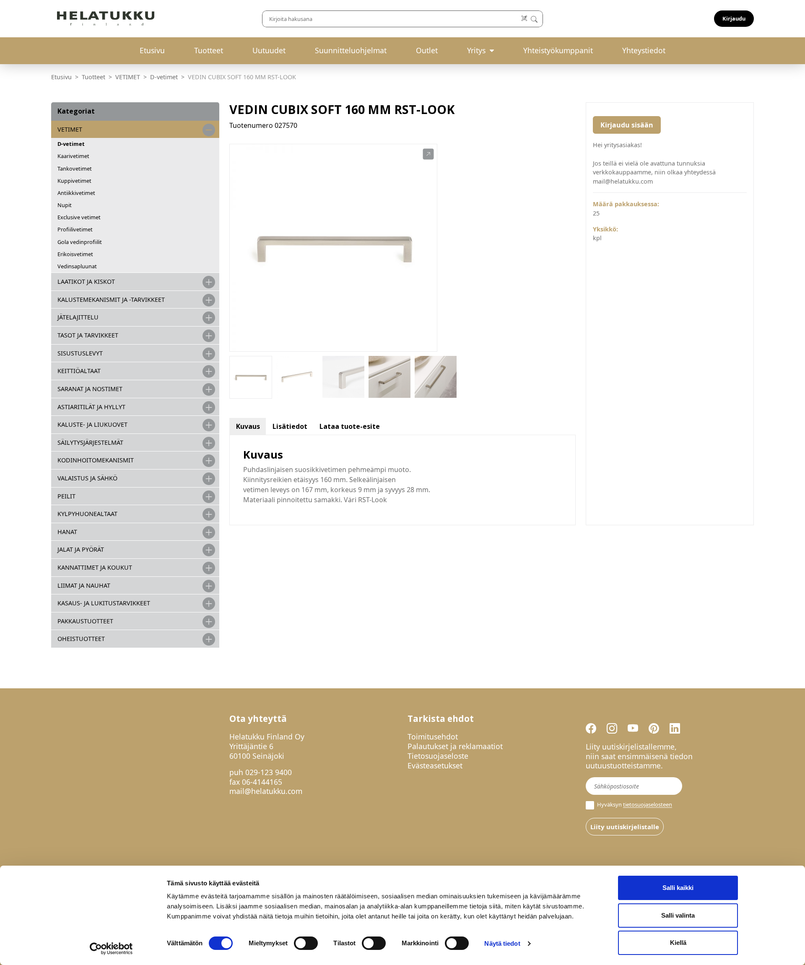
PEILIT (66, 496)
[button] (428, 154)
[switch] (306, 943)
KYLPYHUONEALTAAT (87, 514)
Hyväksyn (634, 804)
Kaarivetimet (73, 156)
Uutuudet (269, 50)
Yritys (476, 50)
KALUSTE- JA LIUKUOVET (92, 424)
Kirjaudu (733, 18)
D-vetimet (164, 77)
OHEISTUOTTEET (81, 639)
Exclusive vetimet (79, 217)
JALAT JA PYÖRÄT (80, 549)
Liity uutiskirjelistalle (624, 826)
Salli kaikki (677, 887)
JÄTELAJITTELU (78, 317)
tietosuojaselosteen (647, 805)
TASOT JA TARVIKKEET (87, 335)
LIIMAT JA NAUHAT (83, 585)
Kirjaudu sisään (626, 125)
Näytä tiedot (502, 943)
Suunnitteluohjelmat (351, 50)
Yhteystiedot (643, 50)
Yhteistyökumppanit (558, 50)
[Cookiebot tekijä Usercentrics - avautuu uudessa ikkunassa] (111, 948)
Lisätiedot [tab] (290, 426)
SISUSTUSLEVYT (80, 353)
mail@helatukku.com (265, 791)
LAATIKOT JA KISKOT (86, 281)
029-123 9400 (268, 772)
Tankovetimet (74, 168)
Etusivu (152, 50)
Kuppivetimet (74, 180)
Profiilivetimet (75, 229)
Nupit (64, 205)
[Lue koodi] (525, 18)
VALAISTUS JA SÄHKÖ (87, 478)
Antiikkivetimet (76, 193)
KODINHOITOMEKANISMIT (95, 460)
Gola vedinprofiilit (79, 242)
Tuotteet (208, 50)
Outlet (427, 50)
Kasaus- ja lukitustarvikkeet (103, 603)
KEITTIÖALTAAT (79, 371)
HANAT (67, 532)
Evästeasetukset (435, 765)
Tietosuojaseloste (438, 756)
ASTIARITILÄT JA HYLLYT (91, 407)
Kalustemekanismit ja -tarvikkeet (111, 300)
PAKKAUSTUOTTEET (85, 621)
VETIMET (127, 77)
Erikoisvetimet (75, 254)
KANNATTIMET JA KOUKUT (94, 567)
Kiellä (678, 942)
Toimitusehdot (433, 737)
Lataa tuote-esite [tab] (349, 426)
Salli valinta (678, 915)
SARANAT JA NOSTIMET (89, 389)
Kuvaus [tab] (248, 426)
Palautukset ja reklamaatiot (455, 746)
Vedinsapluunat (77, 266)
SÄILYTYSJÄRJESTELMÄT (90, 442)
